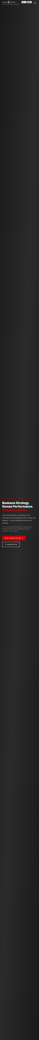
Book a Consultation (13, 538)
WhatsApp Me (12, 544)
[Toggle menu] (35, 3)
